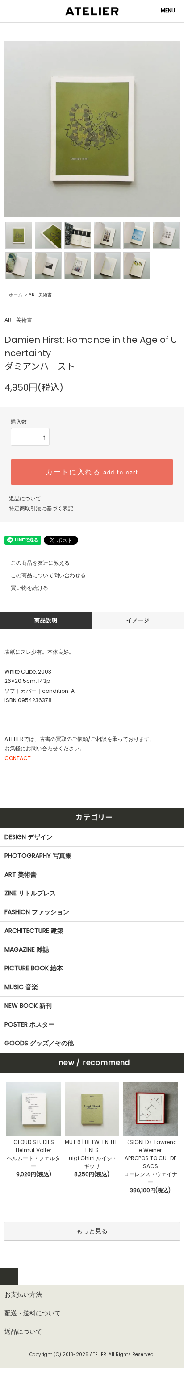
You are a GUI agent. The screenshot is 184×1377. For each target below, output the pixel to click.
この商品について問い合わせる (48, 575)
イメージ (138, 620)
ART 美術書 (40, 294)
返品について (25, 498)
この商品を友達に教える (40, 562)
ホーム (15, 294)
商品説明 (46, 620)
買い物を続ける (29, 587)
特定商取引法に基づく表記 (41, 508)
